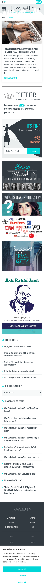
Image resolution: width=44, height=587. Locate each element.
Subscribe (22, 314)
